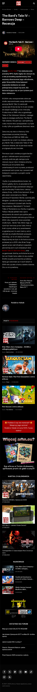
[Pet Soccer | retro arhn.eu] (18, 395)
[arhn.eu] (18, 3)
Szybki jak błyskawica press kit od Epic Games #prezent (23, 579)
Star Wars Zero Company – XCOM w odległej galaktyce (24, 569)
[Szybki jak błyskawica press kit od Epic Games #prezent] (8, 580)
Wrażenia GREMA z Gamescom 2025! (14, 500)
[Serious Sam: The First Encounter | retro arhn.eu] (18, 365)
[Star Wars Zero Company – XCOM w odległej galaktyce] (18, 335)
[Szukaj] (34, 3)
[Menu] (3, 3)
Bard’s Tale (12, 71)
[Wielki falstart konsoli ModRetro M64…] (8, 590)
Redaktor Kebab (11, 32)
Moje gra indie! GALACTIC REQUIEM (14, 629)
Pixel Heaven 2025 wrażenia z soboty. (15, 655)
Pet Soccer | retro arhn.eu (12, 407)
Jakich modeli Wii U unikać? (12, 642)
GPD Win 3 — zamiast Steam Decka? (14, 525)
